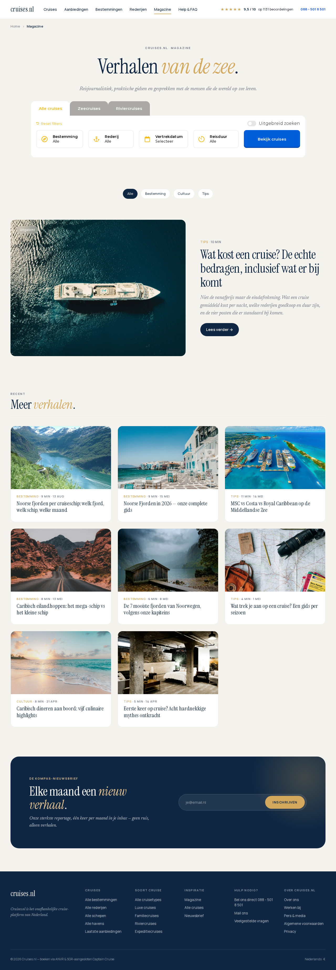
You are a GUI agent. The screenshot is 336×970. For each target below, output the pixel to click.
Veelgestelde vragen (251, 921)
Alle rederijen (96, 907)
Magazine (162, 9)
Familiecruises (147, 915)
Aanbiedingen (76, 9)
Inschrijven (284, 802)
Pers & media (295, 915)
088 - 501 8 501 (313, 9)
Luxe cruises (145, 907)
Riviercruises (145, 923)
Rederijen (138, 9)
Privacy (290, 931)
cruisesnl (22, 9)
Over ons (291, 899)
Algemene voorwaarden (304, 923)
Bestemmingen (109, 9)
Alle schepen (95, 915)
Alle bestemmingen (101, 899)
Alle (130, 193)
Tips (205, 193)
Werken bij (292, 907)
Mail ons (241, 913)
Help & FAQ (187, 9)
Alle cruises (194, 907)
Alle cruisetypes (148, 899)
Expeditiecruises (148, 931)
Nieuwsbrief (194, 915)
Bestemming (155, 193)
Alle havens (94, 923)
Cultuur (184, 193)
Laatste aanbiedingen (103, 931)
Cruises (50, 9)
